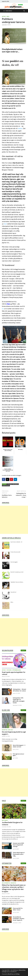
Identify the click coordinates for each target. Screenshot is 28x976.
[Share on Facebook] (3, 479)
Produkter (13, 883)
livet (5, 224)
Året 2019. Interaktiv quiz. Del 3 (16, 572)
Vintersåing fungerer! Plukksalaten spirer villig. (19, 854)
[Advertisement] (14, 520)
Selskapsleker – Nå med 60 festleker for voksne (19, 689)
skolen (20, 128)
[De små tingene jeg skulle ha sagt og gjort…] (14, 721)
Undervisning (5, 485)
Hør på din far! (13, 592)
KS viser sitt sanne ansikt (15, 552)
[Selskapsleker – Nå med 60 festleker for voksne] (7, 689)
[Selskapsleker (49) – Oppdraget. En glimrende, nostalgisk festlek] (7, 698)
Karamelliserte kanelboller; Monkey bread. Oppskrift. (18, 918)
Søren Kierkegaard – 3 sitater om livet (19, 746)
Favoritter (4, 729)
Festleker (9, 670)
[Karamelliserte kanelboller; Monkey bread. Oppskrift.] (7, 917)
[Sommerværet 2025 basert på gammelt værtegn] (7, 843)
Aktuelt (4, 16)
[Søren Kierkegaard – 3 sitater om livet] (7, 745)
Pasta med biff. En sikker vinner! (18, 909)
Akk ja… (12, 602)
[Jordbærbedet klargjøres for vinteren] (14, 811)
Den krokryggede (14, 562)
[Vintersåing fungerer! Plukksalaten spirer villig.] (7, 852)
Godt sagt (10, 729)
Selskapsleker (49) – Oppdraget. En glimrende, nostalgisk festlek (18, 700)
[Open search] (24, 11)
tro (3, 309)
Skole (8, 16)
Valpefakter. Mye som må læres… (17, 582)
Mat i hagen (5, 820)
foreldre (9, 484)
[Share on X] (7, 479)
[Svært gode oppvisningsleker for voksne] (14, 661)
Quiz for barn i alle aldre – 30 (16, 542)
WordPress (10, 974)
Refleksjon (15, 484)
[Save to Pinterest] (11, 479)
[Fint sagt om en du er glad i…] (7, 754)
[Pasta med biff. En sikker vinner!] (7, 908)
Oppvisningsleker (16, 670)
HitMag (17, 974)
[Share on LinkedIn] (15, 479)
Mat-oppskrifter (6, 883)
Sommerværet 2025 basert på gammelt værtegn (18, 844)
